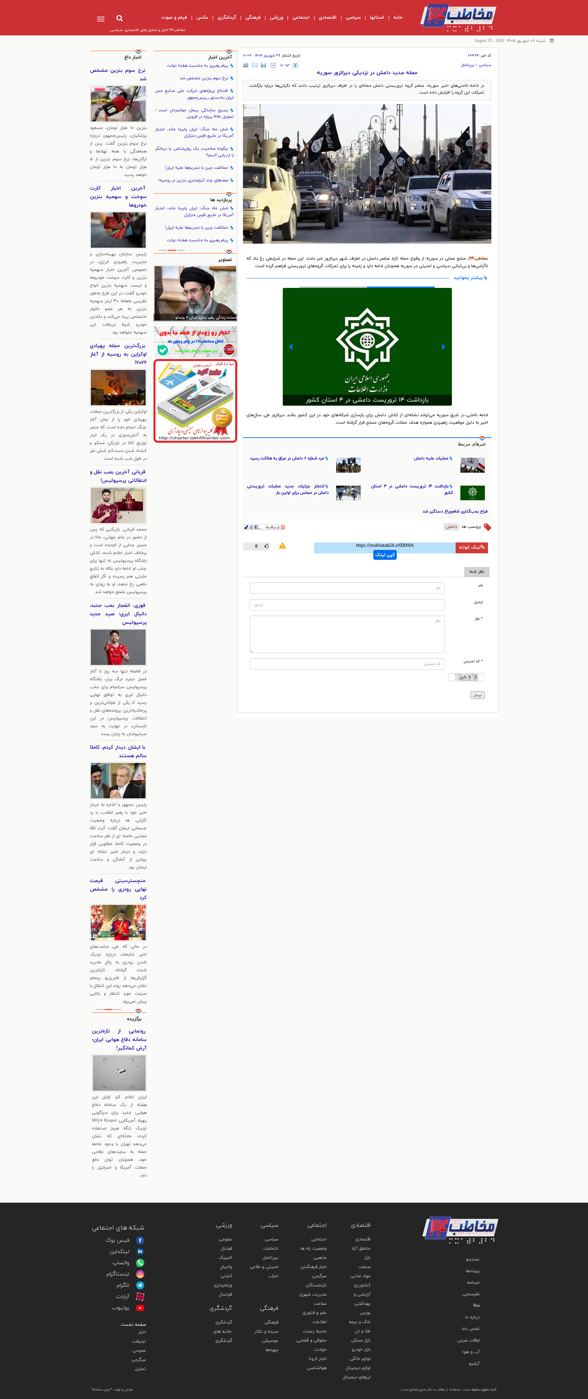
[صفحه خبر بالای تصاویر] (195, 401)
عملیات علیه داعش (431, 458)
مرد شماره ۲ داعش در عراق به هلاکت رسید (287, 458)
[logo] (452, 17)
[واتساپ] (140, 1263)
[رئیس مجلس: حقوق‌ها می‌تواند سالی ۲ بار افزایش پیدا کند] (195, 293)
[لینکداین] (140, 1252)
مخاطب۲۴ (478, 259)
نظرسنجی (471, 1294)
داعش (451, 527)
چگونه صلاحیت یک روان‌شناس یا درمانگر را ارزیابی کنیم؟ (194, 152)
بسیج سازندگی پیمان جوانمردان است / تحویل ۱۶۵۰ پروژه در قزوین (194, 113)
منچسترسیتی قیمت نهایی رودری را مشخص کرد (118, 889)
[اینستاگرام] (140, 1274)
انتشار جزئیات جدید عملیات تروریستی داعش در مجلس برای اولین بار (367, 398)
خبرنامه (473, 1283)
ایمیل (478, 602)
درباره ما (472, 1317)
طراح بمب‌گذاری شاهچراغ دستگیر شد (455, 511)
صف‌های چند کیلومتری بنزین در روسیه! (193, 180)
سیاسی (485, 65)
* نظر (479, 618)
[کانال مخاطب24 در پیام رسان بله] (195, 341)
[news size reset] (285, 65)
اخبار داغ (133, 57)
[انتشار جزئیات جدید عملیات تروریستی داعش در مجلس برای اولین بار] (367, 347)
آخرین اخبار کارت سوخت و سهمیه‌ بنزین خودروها (118, 197)
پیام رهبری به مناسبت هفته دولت (197, 65)
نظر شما (477, 572)
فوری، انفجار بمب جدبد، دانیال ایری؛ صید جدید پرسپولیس (118, 614)
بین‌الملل (468, 65)
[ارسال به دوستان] (255, 65)
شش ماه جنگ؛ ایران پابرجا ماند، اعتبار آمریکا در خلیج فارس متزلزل (194, 133)
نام (480, 585)
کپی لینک (385, 555)
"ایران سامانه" (102, 1389)
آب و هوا (471, 1352)
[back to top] (477, 1206)
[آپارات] (140, 1296)
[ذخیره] (263, 65)
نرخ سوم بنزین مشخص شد (204, 78)
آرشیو (474, 1364)
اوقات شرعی (468, 1340)
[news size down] (273, 65)
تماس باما (471, 1329)
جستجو (473, 1259)
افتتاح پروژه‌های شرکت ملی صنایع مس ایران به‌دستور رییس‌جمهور (194, 94)
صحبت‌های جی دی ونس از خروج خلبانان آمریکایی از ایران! (119, 1040)
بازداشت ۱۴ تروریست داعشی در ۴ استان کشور (412, 489)
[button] (290, 346)
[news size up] (295, 65)
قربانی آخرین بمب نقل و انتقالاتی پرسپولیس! (118, 476)
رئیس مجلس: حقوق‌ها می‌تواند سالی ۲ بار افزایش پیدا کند (195, 318)
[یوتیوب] (140, 1308)
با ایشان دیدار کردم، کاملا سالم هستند (118, 752)
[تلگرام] (140, 1285)
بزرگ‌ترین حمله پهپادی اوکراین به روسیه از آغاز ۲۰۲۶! (118, 354)
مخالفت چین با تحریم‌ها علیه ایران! (196, 167)
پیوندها (473, 1271)
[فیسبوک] (140, 1240)
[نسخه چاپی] (246, 65)
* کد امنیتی (473, 661)
